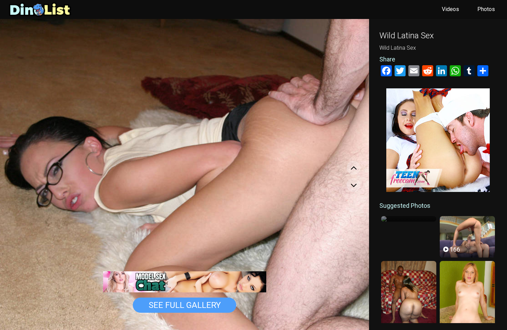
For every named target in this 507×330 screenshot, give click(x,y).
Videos (450, 9)
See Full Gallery (185, 305)
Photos (486, 9)
